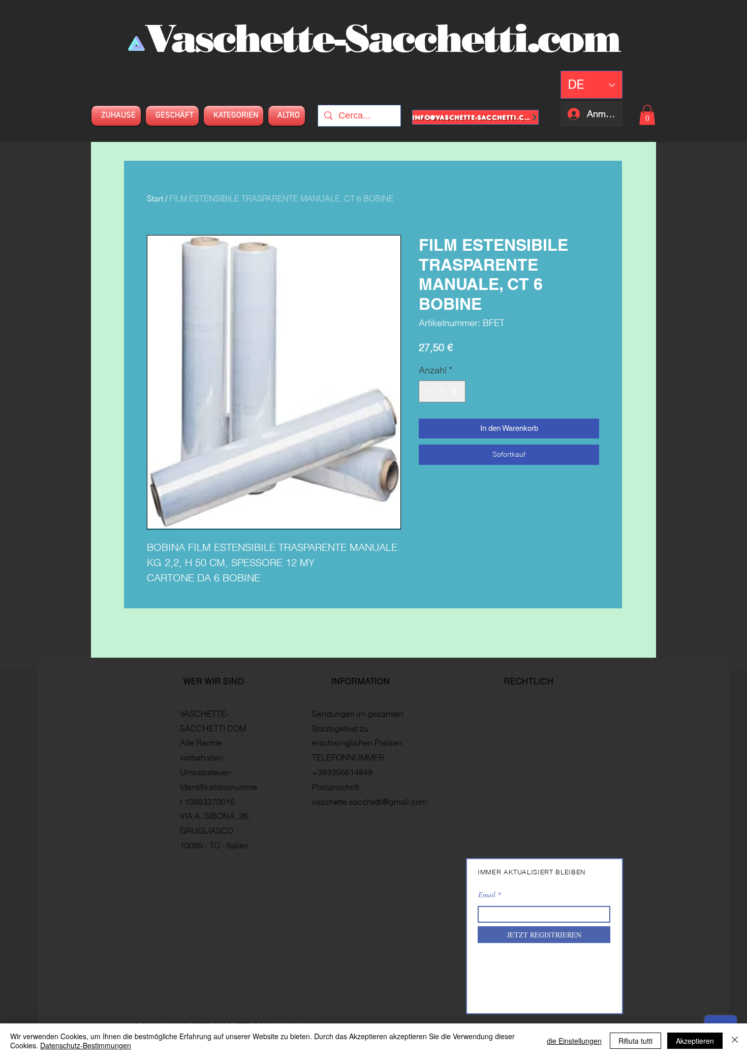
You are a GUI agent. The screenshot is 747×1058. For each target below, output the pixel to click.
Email (486, 894)
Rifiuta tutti (635, 1041)
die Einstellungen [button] (574, 1041)
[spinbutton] (442, 391)
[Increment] (456, 391)
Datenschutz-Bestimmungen (85, 1045)
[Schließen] (735, 1041)
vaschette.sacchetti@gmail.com (369, 802)
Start (155, 198)
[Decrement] (428, 391)
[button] (647, 115)
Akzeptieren (695, 1041)
